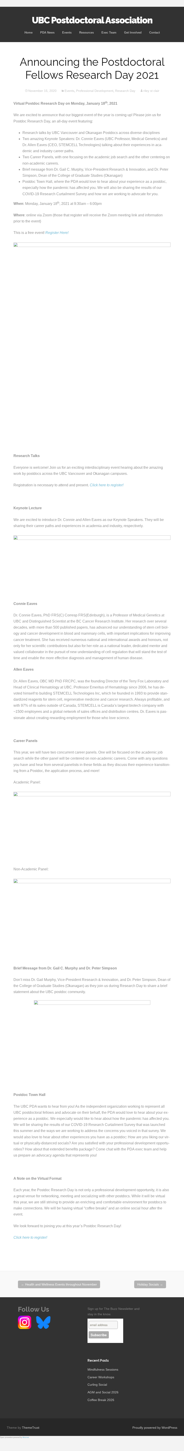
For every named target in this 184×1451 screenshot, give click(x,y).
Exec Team (108, 32)
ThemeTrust (30, 1427)
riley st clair (151, 91)
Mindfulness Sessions (103, 1369)
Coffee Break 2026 (101, 1400)
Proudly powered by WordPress (154, 1427)
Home (28, 32)
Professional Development (94, 91)
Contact (154, 32)
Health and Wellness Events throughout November (59, 1284)
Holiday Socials (150, 1284)
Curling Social (97, 1384)
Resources (86, 32)
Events (67, 32)
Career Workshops (101, 1377)
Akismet (25, 1437)
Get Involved (133, 32)
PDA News (47, 32)
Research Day (125, 91)
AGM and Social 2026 (103, 1392)
